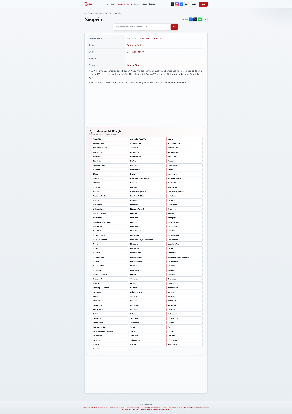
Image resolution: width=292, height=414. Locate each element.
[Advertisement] (146, 108)
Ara (174, 27)
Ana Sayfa (111, 4)
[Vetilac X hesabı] (172, 4)
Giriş (193, 4)
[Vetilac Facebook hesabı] (181, 4)
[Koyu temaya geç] (186, 4)
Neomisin (131, 38)
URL (205, 19)
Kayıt (203, 4)
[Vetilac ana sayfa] (88, 4)
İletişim (152, 4)
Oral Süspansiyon (135, 52)
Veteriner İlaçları (125, 4)
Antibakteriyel (134, 45)
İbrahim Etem (133, 65)
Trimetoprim (158, 38)
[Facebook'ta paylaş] (191, 19)
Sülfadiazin (144, 38)
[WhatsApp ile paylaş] (200, 19)
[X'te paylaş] (195, 19)
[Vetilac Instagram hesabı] (177, 4)
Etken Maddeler (140, 4)
